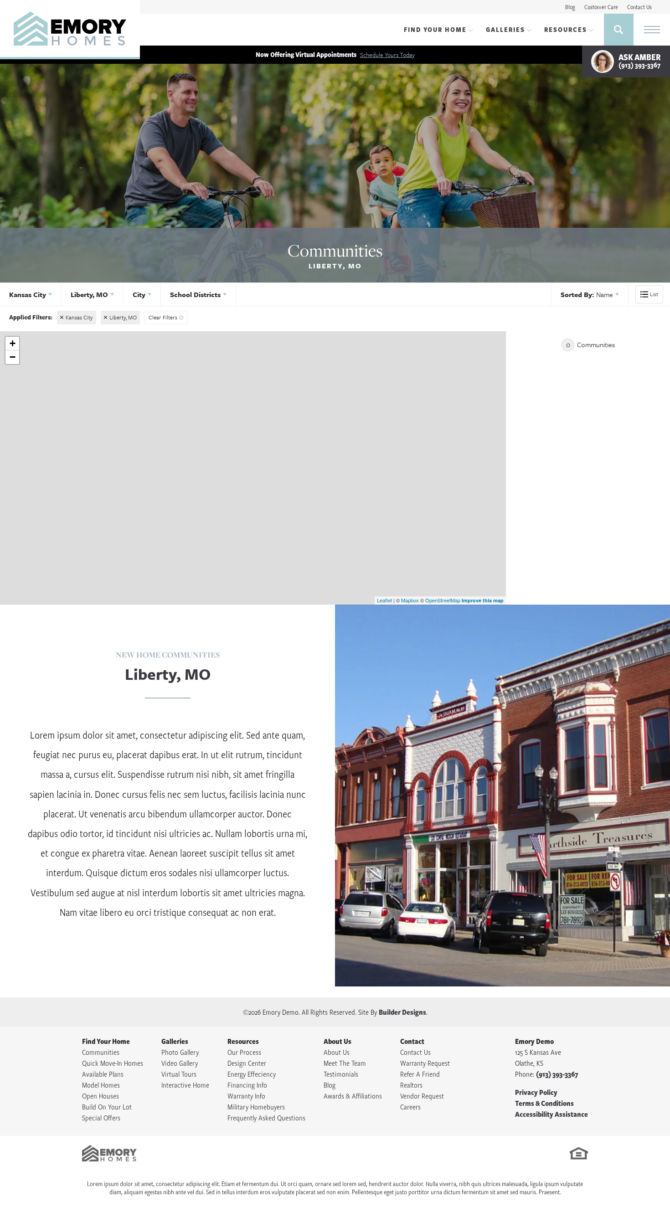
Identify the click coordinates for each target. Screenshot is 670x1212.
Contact (412, 1041)
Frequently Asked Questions (266, 1118)
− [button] (12, 357)
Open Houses (100, 1096)
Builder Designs (402, 1012)
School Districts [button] (195, 294)
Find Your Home (106, 1041)
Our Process (244, 1052)
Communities (100, 1052)
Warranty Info (246, 1096)
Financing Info (247, 1085)
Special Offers (101, 1118)
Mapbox (410, 600)
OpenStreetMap (442, 600)
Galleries (174, 1041)
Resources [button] (565, 29)
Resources (243, 1041)
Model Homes (101, 1085)
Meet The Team (345, 1063)
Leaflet (384, 600)
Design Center (246, 1063)
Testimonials (341, 1074)
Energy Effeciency (251, 1074)
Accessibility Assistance (551, 1114)
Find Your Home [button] (435, 29)
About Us (337, 1041)
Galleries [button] (505, 29)
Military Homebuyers (256, 1107)
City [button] (139, 294)
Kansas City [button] (27, 294)
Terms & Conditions (544, 1103)
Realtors (411, 1085)
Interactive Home (185, 1085)
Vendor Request (422, 1096)
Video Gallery (179, 1063)
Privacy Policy (536, 1092)
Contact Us (639, 7)
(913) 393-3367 (557, 1074)
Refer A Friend (420, 1074)
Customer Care (601, 7)
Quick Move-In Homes (112, 1063)
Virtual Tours (178, 1074)
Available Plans (103, 1074)
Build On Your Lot (107, 1107)
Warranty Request (425, 1063)
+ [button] (12, 343)
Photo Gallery (180, 1052)
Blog (570, 7)
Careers (410, 1107)
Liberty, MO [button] (89, 294)
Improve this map (483, 600)
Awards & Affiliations (353, 1096)
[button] (619, 30)
